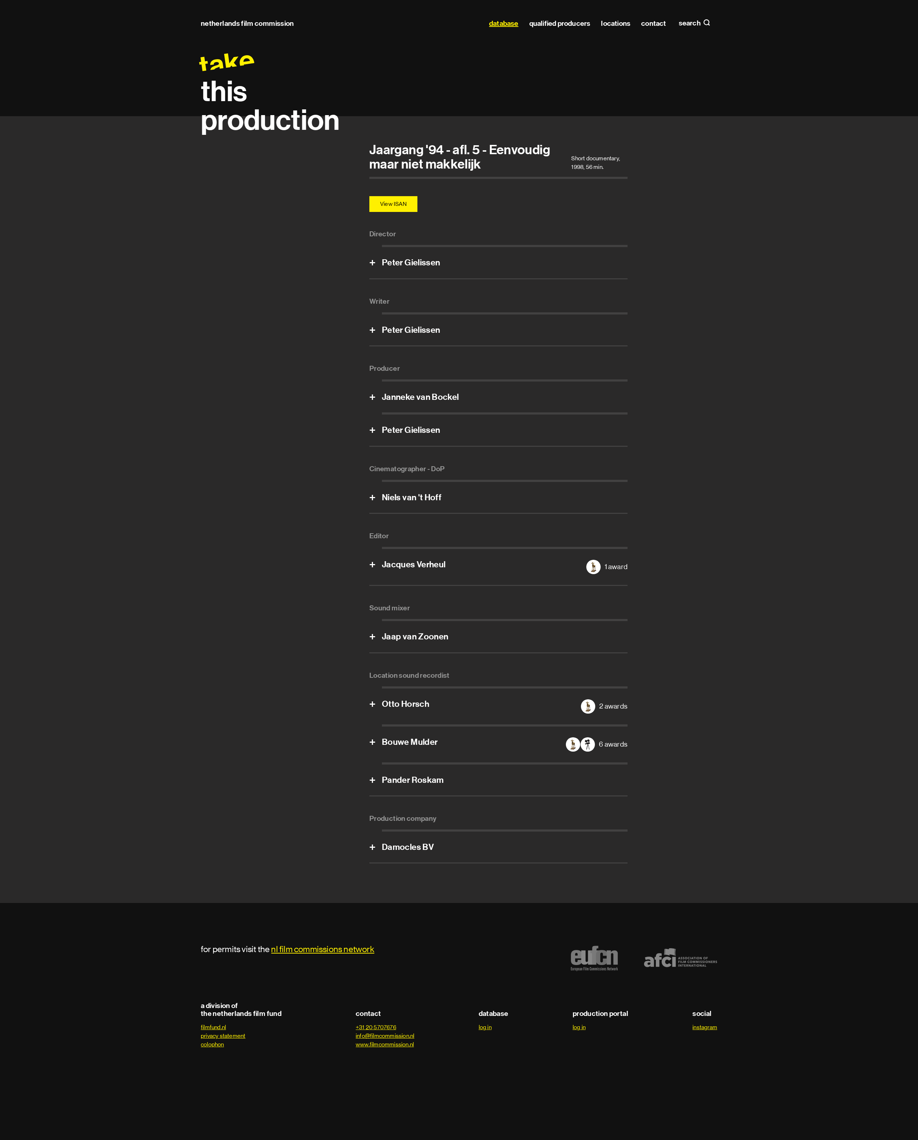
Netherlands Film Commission (247, 23)
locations (615, 23)
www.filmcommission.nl (385, 1044)
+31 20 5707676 (376, 1027)
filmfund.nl (213, 1027)
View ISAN (393, 203)
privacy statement (223, 1035)
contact (653, 23)
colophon (212, 1044)
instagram (704, 1027)
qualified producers (560, 23)
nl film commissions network (322, 949)
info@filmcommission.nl (385, 1035)
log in (485, 1027)
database (504, 23)
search (690, 23)
